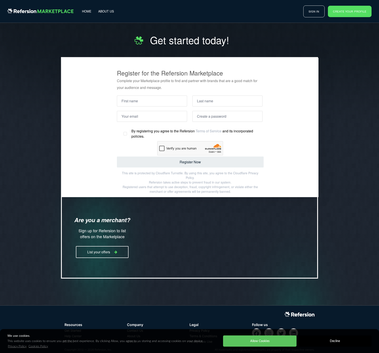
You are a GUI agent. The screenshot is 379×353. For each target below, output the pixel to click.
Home (86, 11)
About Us (106, 11)
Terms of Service (209, 130)
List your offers (98, 251)
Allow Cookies (259, 341)
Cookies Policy (38, 346)
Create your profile (349, 11)
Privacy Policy (17, 346)
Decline (335, 341)
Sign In (314, 11)
